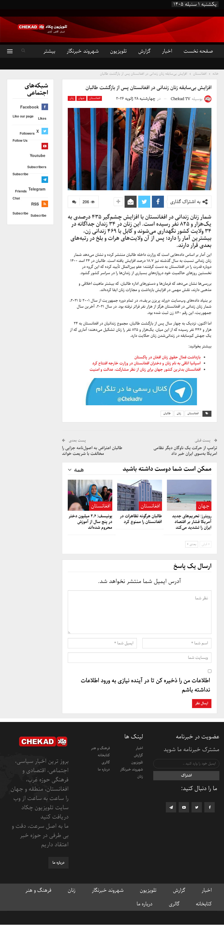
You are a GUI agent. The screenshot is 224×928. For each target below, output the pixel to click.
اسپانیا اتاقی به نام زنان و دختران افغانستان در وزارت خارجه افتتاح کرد (146, 363)
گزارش (144, 51)
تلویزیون (118, 51)
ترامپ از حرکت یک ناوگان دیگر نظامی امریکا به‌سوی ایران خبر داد (185, 451)
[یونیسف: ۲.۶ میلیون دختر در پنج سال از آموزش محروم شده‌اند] (90, 495)
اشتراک (186, 775)
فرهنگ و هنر (100, 748)
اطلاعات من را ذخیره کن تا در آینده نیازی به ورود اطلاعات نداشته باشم (145, 685)
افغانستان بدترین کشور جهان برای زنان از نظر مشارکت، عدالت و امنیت (145, 369)
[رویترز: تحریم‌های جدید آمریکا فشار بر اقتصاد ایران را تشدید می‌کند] (189, 495)
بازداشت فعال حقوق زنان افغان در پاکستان (167, 357)
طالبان (166, 413)
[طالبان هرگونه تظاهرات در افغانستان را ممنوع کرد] (139, 495)
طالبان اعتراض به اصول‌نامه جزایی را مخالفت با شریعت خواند (92, 451)
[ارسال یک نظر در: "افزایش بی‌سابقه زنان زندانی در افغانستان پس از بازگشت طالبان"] (74, 202)
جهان (81, 98)
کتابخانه (104, 755)
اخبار (167, 51)
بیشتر (49, 51)
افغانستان (94, 98)
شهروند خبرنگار (82, 51)
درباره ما (104, 769)
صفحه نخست (198, 51)
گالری (106, 762)
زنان (71, 98)
